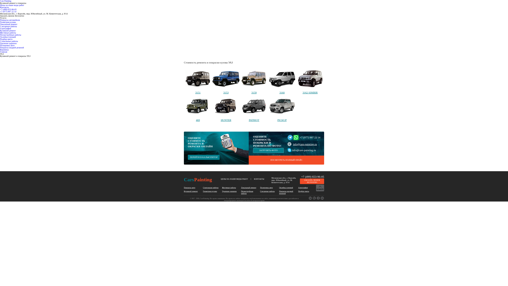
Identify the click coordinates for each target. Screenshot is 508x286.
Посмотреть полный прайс (286, 160)
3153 (226, 92)
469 (198, 120)
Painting (198, 179)
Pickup (282, 120)
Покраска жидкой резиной (12, 47)
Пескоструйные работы (10, 35)
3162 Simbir (310, 92)
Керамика (4, 50)
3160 (282, 92)
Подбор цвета (6, 39)
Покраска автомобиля (10, 20)
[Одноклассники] (314, 198)
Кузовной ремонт (8, 31)
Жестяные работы (8, 33)
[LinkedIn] (322, 198)
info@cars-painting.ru (305, 144)
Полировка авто (7, 45)
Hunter (226, 120)
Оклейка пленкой (8, 37)
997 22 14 (8, 11)
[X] (318, 198)
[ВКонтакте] (310, 198)
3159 (254, 92)
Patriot (254, 120)
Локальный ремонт (8, 24)
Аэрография (5, 28)
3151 (198, 92)
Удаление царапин (8, 43)
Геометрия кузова (8, 22)
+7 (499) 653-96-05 (312, 176)
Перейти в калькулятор (204, 157)
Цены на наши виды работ (12, 5)
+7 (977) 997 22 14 (310, 137)
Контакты (4, 7)
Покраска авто (189, 188)
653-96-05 (8, 9)
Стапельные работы (9, 41)
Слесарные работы (8, 26)
